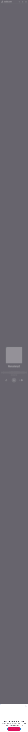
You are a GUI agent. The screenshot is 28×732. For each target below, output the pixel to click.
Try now (14, 729)
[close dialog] (26, 706)
